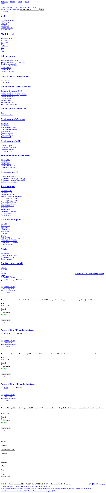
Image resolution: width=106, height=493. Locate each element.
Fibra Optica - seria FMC (14, 108)
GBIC (3, 51)
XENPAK (4, 46)
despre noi (4, 2)
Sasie (2, 113)
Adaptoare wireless (7, 135)
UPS (3, 15)
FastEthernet (5, 80)
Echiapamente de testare (9, 182)
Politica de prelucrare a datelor (11, 488)
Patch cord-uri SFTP (7, 206)
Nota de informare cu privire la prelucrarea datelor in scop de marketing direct (47, 488)
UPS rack (4, 24)
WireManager (5, 209)
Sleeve (3, 235)
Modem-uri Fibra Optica (9, 104)
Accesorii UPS (6, 29)
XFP (2, 48)
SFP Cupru (4, 42)
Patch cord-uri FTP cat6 (8, 204)
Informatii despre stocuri (42, 486)
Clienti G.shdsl (6, 164)
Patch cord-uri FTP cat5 (8, 202)
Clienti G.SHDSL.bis (8, 165)
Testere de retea (6, 215)
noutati (12, 2)
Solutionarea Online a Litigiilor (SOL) (43, 491)
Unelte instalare (6, 213)
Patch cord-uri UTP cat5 (9, 198)
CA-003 (6, 280)
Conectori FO (5, 229)
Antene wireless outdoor (9, 129)
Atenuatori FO (5, 231)
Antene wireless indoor (8, 127)
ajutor (27, 2)
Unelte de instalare (7, 244)
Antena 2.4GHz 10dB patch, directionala (18, 384)
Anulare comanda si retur (82, 488)
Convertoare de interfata (9, 255)
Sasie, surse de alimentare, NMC (11, 91)
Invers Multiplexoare (7, 102)
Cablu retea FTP (6, 193)
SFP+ (3, 44)
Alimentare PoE (6, 137)
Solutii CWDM (6, 68)
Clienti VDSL (5, 162)
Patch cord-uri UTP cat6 (9, 200)
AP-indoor (4, 124)
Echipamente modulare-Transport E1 (13, 178)
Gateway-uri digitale (7, 149)
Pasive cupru (8, 186)
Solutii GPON (5, 70)
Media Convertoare (7, 115)
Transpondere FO (6, 98)
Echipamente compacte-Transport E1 (13, 180)
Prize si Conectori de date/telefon (11, 196)
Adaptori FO (5, 233)
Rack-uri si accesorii (12, 263)
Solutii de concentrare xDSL (16, 155)
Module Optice (9, 34)
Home (3, 7)
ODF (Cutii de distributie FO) (10, 239)
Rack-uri (4, 268)
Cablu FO (4, 224)
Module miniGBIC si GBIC (10, 66)
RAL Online (32, 7)
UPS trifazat (5, 26)
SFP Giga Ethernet (7, 40)
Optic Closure (5, 237)
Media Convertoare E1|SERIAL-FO (13, 62)
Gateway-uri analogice (8, 147)
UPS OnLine (5, 22)
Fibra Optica (8, 56)
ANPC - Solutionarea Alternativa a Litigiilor (15, 491)
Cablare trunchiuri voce (8, 211)
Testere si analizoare (7, 71)
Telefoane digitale (6, 146)
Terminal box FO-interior (9, 241)
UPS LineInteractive (7, 20)
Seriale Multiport (6, 259)
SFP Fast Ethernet (7, 38)
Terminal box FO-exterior (9, 243)
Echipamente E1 (9, 172)
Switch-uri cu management (15, 76)
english (3, 3)
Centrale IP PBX (6, 151)
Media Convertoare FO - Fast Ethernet (13, 93)
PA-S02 (6, 334)
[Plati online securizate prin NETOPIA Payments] (97, 484)
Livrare (17, 486)
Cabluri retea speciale (8, 194)
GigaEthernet (5, 82)
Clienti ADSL (5, 160)
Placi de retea (5, 253)
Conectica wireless (7, 133)
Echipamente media (7, 257)
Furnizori (23, 7)
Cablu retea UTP (6, 191)
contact (20, 2)
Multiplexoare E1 (6, 100)
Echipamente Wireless (13, 119)
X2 (2, 50)
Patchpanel (4, 207)
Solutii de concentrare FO (9, 64)
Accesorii (4, 269)
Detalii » (3, 322)
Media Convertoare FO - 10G (10, 97)
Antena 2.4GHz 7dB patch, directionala (17, 330)
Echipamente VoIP (11, 141)
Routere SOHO (6, 131)
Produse (9, 7)
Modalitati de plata (27, 486)
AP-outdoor (5, 125)
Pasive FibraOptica (11, 219)
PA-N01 (6, 388)
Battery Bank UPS (7, 28)
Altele (4, 249)
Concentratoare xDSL (8, 167)
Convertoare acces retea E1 (10, 176)
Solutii (16, 7)
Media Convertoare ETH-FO (10, 60)
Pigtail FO (4, 228)
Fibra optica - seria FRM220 (16, 86)
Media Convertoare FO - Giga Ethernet (13, 95)
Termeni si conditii (7, 486)
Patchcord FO (5, 226)
